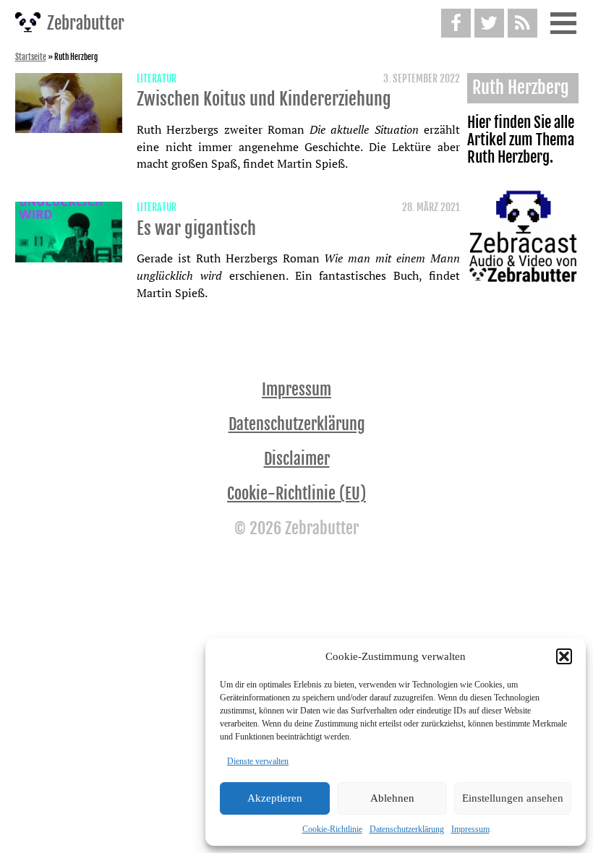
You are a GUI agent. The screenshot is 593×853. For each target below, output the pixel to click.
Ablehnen (392, 798)
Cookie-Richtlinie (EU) (296, 493)
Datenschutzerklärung (407, 829)
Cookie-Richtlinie (332, 829)
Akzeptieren (274, 798)
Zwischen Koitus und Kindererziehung (264, 99)
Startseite (30, 57)
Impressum (470, 829)
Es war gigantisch (196, 228)
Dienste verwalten (258, 761)
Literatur (156, 79)
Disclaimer (297, 458)
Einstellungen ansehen (512, 798)
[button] (564, 656)
